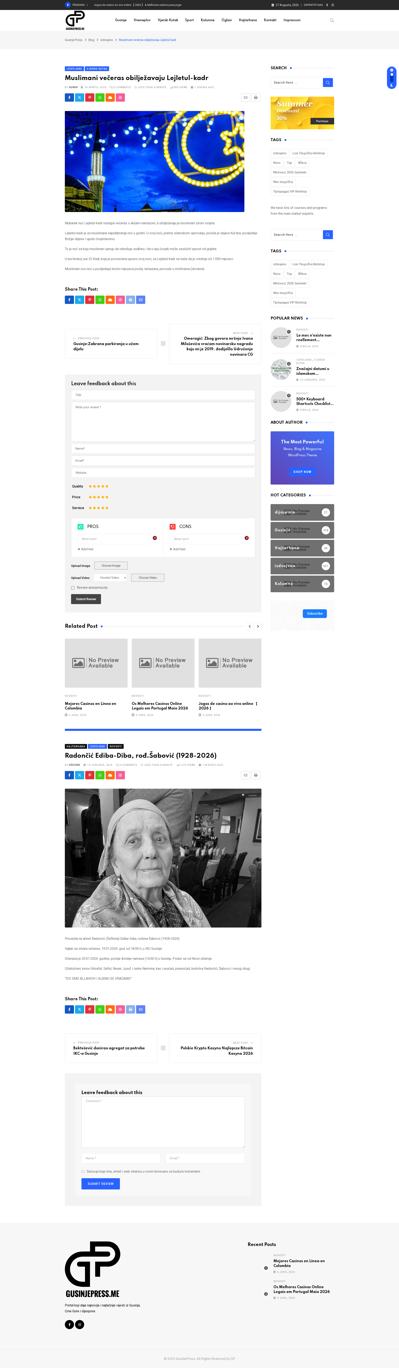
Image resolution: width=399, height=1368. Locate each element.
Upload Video (80, 578)
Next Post (240, 333)
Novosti (71, 695)
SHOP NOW (302, 472)
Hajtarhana (248, 20)
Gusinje (121, 20)
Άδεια (302, 163)
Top (289, 163)
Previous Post (89, 338)
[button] (250, 626)
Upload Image (80, 565)
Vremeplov (142, 20)
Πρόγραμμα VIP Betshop (290, 191)
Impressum (291, 20)
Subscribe (315, 614)
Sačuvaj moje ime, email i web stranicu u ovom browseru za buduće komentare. (144, 1171)
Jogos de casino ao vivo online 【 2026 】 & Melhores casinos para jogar (138, 4)
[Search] (332, 20)
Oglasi (227, 20)
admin (73, 87)
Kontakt (270, 20)
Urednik (74, 765)
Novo (277, 163)
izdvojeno (279, 153)
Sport (189, 20)
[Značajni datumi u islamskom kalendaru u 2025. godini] (281, 369)
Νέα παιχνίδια (283, 182)
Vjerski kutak (168, 20)
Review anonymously (92, 588)
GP (233, 1359)
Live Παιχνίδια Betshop (309, 153)
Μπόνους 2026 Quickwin (290, 172)
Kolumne (207, 20)
